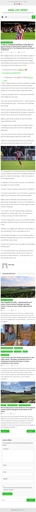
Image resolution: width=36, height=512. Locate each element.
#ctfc (23, 69)
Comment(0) (23, 52)
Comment (6, 449)
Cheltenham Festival (7, 348)
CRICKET (3, 405)
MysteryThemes (21, 510)
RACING (25, 351)
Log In (25, 1)
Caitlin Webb (15, 365)
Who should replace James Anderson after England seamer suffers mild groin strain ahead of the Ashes (18, 409)
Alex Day (14, 52)
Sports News (5, 355)
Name (5, 465)
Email (5, 472)
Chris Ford (13, 413)
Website (5, 479)
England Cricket (12, 405)
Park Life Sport (18, 10)
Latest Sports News (7, 42)
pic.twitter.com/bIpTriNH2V (11, 72)
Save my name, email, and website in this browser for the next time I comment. (17, 489)
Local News (18, 351)
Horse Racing (18, 348)
